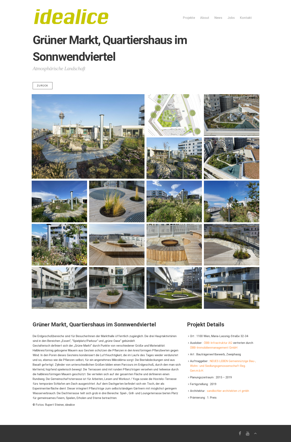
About (204, 18)
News (218, 18)
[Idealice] (70, 12)
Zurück (42, 85)
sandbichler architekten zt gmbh (228, 391)
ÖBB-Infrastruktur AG (218, 343)
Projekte (189, 18)
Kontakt (246, 18)
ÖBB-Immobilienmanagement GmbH (213, 347)
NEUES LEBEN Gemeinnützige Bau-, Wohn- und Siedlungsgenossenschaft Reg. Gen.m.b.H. (223, 365)
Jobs (231, 18)
